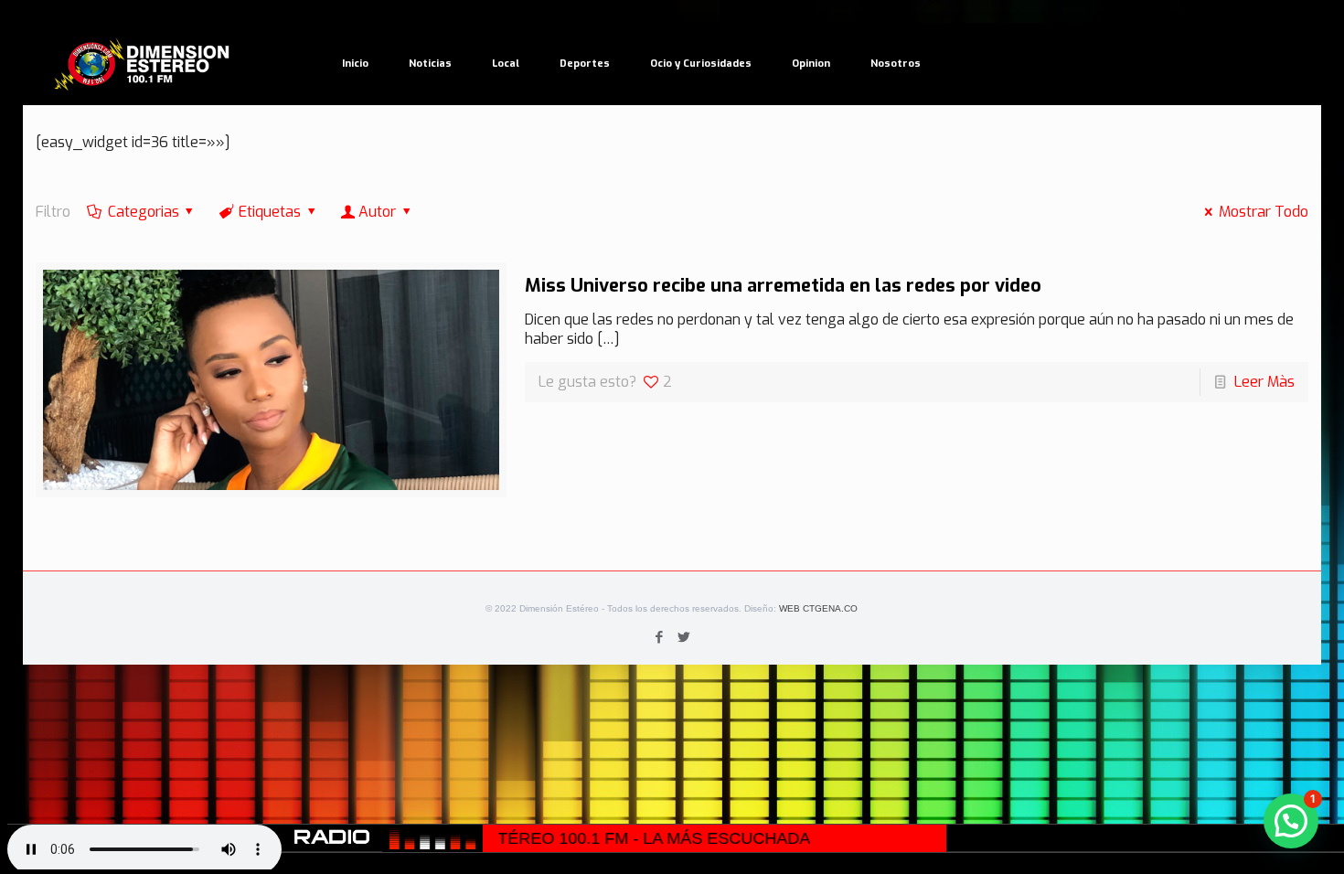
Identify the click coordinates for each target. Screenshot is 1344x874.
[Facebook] (659, 637)
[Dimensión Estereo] (142, 64)
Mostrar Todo (1263, 211)
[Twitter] (684, 637)
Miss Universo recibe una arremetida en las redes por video (783, 285)
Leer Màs (1264, 381)
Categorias (143, 211)
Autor (377, 211)
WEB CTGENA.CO (818, 608)
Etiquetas (270, 211)
